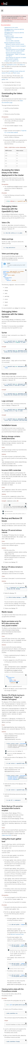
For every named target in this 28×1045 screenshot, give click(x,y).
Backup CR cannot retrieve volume (15, 44)
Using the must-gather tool (11, 61)
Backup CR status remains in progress (16, 46)
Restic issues (7, 48)
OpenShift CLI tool (11, 64)
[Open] (2, 11)
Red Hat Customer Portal (17, 934)
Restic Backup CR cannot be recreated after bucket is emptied (16, 58)
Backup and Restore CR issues (12, 42)
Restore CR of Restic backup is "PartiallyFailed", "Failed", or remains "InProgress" (15, 54)
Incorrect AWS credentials (12, 41)
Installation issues (9, 36)
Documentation (6, 25)
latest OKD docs (8, 21)
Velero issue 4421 (6, 835)
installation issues (13, 71)
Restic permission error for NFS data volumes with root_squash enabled (15, 50)
